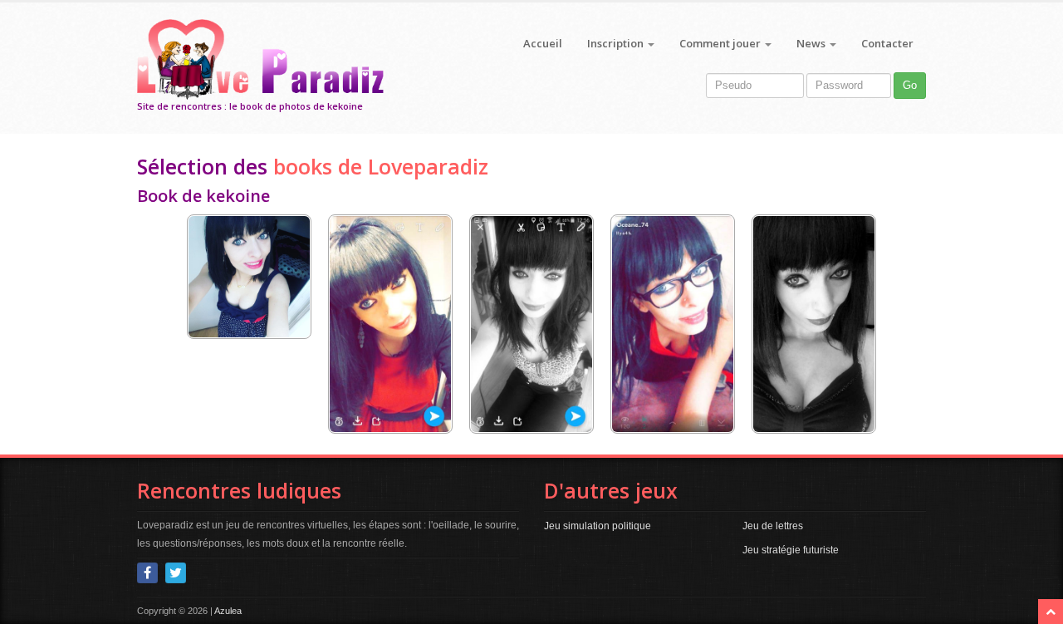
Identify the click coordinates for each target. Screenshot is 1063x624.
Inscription (616, 43)
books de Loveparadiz (380, 166)
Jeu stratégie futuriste (790, 550)
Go (910, 85)
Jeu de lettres (772, 526)
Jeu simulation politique (597, 526)
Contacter (887, 43)
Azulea (228, 611)
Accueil (542, 43)
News (812, 43)
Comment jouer (721, 43)
